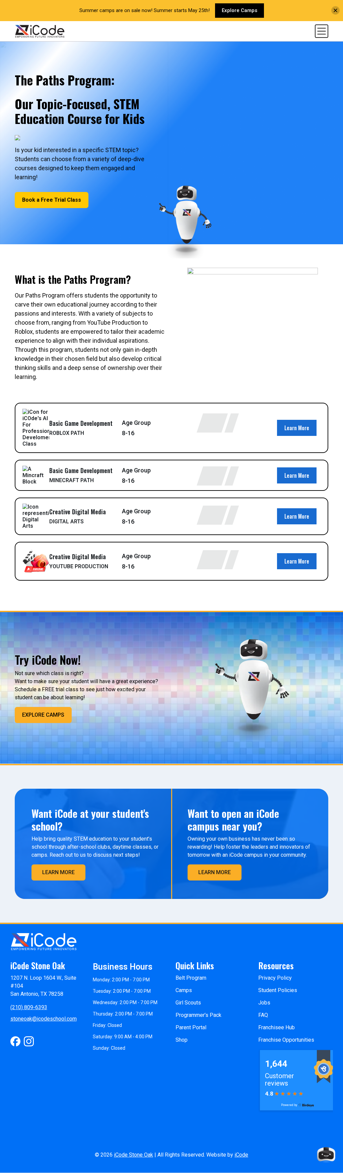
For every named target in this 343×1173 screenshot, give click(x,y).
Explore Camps (239, 10)
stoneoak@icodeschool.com (43, 1019)
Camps (184, 990)
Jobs (264, 1002)
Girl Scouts (188, 1002)
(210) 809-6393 (28, 1007)
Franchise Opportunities (286, 1040)
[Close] (335, 10)
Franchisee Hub (276, 1027)
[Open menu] (321, 30)
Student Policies (277, 990)
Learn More (296, 428)
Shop (182, 1040)
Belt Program (191, 978)
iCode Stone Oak (133, 1155)
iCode (241, 1155)
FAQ (263, 1015)
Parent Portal (191, 1027)
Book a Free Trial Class (51, 200)
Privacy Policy (275, 978)
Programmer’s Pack (198, 1015)
